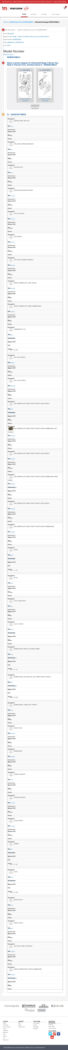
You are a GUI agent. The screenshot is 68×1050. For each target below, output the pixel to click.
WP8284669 (11, 413)
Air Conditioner (36, 1023)
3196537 (10, 849)
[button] (32, 108)
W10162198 (11, 219)
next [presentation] (37, 105)
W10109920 (11, 733)
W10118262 (11, 196)
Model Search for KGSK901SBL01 (22, 22)
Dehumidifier (36, 1026)
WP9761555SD (12, 978)
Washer (20, 1025)
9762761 (10, 149)
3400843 (10, 877)
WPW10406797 (12, 658)
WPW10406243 (12, 686)
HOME (24, 14)
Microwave (5, 1032)
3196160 (10, 583)
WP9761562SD (12, 487)
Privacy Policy (52, 1026)
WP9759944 (11, 338)
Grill (4, 1038)
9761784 (10, 780)
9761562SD (11, 484)
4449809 (10, 555)
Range (4, 1023)
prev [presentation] (33, 105)
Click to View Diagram (25, 100)
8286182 (10, 654)
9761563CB (11, 509)
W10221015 (11, 242)
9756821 (10, 928)
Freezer (4, 1028)
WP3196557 (11, 853)
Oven (4, 1034)
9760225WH (11, 386)
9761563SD (11, 436)
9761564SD (11, 532)
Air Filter (35, 1025)
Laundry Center (21, 1026)
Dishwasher (5, 1025)
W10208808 (11, 756)
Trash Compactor (7, 1026)
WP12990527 (12, 881)
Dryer (19, 1023)
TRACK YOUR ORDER (59, 1)
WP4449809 (11, 559)
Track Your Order (52, 1028)
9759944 (10, 335)
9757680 (10, 126)
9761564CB (11, 459)
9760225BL (11, 363)
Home (5, 22)
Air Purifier (35, 1028)
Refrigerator (5, 1030)
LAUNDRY (44, 14)
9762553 (10, 710)
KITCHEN (33, 14)
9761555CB (11, 951)
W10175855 (11, 826)
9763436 (10, 629)
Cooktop (5, 1036)
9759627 (10, 606)
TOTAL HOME (55, 14)
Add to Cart (14, 350)
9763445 (10, 905)
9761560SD (11, 311)
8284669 (10, 409)
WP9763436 (11, 633)
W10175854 (11, 803)
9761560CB (11, 288)
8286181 (10, 682)
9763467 (10, 173)
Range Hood (5, 1039)
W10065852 (11, 265)
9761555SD (11, 975)
